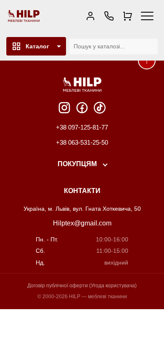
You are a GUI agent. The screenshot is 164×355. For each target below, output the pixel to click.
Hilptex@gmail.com (82, 223)
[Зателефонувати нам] (109, 16)
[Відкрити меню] (147, 16)
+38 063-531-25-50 (82, 142)
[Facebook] (82, 107)
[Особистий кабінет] (90, 16)
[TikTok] (99, 107)
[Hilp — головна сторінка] (23, 16)
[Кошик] (127, 16)
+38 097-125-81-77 (82, 127)
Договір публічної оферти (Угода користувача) (82, 286)
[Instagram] (64, 107)
